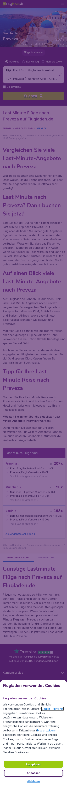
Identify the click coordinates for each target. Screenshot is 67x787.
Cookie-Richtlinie (52, 708)
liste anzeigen (46, 730)
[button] (33, 781)
